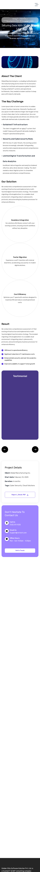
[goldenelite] (5, 5)
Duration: (9, 481)
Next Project (34, 449)
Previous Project (6, 449)
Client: (7, 473)
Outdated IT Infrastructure (15, 124)
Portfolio (23, 19)
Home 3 (15, 19)
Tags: (7, 485)
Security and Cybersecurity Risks (18, 139)
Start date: (9, 477)
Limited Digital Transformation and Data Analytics (19, 159)
